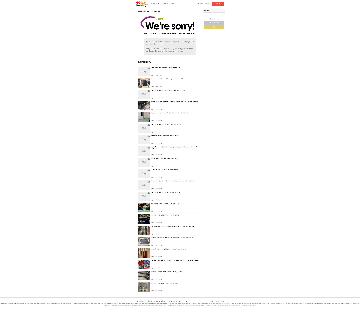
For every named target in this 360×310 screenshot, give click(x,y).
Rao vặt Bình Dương (150, 303)
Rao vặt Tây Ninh (223, 305)
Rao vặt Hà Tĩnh (220, 303)
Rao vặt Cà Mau (180, 303)
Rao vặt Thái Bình (229, 305)
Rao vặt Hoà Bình (276, 303)
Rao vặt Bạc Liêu (129, 303)
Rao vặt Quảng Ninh (194, 305)
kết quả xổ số (39, 303)
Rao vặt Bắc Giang (122, 303)
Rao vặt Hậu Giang (269, 303)
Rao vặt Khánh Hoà (291, 303)
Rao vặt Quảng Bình (171, 305)
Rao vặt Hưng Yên (283, 303)
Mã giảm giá (154, 3)
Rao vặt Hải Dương (227, 303)
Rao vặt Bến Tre (143, 303)
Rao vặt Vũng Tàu (108, 303)
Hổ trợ (149, 301)
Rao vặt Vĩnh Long (100, 303)
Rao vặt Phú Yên (163, 305)
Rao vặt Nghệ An (135, 305)
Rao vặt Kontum (306, 303)
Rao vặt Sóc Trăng (209, 305)
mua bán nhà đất (27, 303)
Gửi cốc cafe (141, 301)
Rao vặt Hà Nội (59, 303)
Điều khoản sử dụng (160, 301)
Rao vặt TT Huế (252, 305)
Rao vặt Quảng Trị (202, 305)
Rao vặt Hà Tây (214, 303)
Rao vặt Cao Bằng (187, 303)
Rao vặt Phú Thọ (157, 305)
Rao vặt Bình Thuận (166, 303)
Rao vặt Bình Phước (158, 303)
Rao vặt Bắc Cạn (115, 303)
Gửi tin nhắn (215, 23)
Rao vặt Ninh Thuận (149, 305)
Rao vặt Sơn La (216, 305)
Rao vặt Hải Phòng (79, 303)
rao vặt (5, 303)
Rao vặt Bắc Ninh (136, 303)
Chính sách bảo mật (175, 301)
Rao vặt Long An (121, 305)
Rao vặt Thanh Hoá (245, 305)
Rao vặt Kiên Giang (299, 303)
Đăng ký (207, 3)
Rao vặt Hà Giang (200, 303)
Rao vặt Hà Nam (207, 303)
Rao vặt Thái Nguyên (238, 305)
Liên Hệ (186, 301)
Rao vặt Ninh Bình (142, 305)
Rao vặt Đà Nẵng (65, 303)
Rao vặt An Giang (93, 303)
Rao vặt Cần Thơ (87, 303)
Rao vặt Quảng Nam (179, 305)
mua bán (22, 303)
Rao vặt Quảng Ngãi (186, 305)
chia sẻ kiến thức (45, 303)
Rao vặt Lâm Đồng (319, 303)
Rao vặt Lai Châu (312, 303)
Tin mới (172, 3)
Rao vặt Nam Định (128, 305)
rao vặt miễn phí (11, 303)
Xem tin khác (215, 19)
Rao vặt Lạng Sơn (108, 305)
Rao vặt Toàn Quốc (52, 303)
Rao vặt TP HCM (72, 303)
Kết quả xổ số (164, 3)
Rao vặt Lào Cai (114, 305)
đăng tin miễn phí (17, 303)
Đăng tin (218, 3)
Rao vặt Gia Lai (194, 303)
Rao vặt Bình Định (173, 303)
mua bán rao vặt (33, 303)
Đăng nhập (200, 3)
